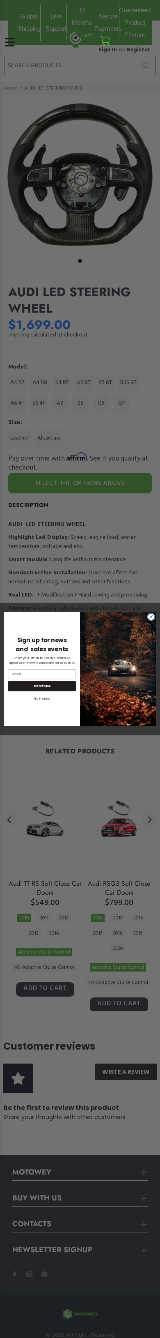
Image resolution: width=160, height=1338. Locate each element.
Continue (42, 686)
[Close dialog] (151, 616)
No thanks (42, 698)
